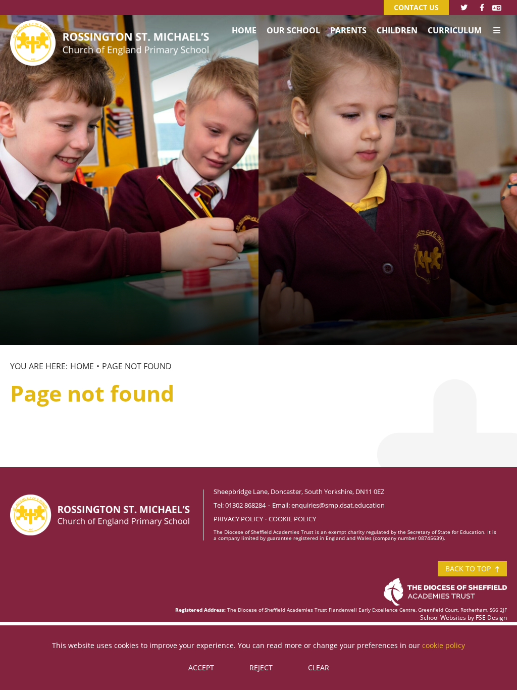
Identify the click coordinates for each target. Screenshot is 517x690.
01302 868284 (245, 505)
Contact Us (416, 7)
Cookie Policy (292, 518)
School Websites (443, 617)
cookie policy (443, 645)
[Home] (111, 28)
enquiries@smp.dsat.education (338, 505)
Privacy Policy (238, 518)
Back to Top (469, 568)
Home (82, 366)
